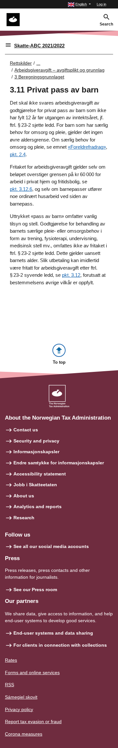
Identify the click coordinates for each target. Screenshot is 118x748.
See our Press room (35, 589)
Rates (11, 660)
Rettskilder (21, 63)
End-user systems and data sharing (53, 633)
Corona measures (23, 734)
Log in (101, 4)
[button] (79, 4)
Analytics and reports (37, 506)
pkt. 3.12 (71, 275)
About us (23, 495)
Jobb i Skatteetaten (35, 484)
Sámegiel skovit (21, 697)
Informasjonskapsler (36, 451)
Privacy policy (19, 709)
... (38, 63)
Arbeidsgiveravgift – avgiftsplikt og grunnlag (59, 70)
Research (23, 517)
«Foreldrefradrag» (87, 147)
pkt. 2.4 (18, 154)
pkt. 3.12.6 (21, 189)
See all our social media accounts (51, 546)
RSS (9, 684)
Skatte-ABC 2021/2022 (39, 45)
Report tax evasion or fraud (33, 721)
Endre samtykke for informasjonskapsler (58, 462)
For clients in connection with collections (60, 645)
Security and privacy (36, 440)
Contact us (25, 429)
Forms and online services (32, 672)
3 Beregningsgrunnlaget (39, 76)
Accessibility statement (39, 473)
